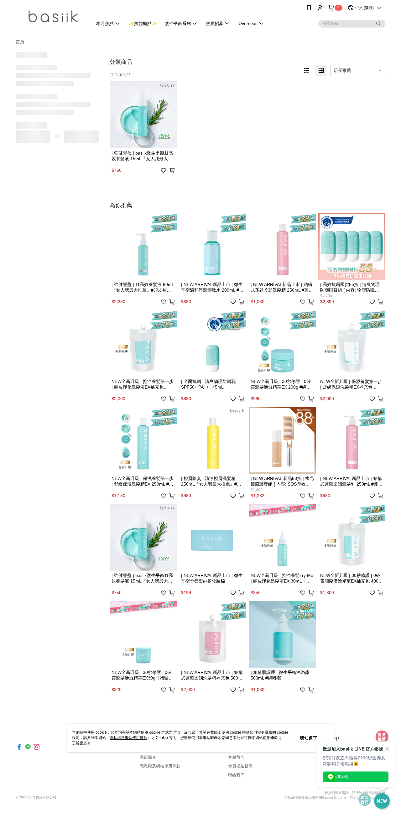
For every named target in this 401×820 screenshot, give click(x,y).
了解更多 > (81, 743)
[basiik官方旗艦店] (50, 16)
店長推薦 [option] (342, 70)
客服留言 (236, 757)
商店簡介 (148, 757)
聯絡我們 (236, 775)
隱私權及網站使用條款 (160, 766)
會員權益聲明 (240, 766)
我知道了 (308, 738)
